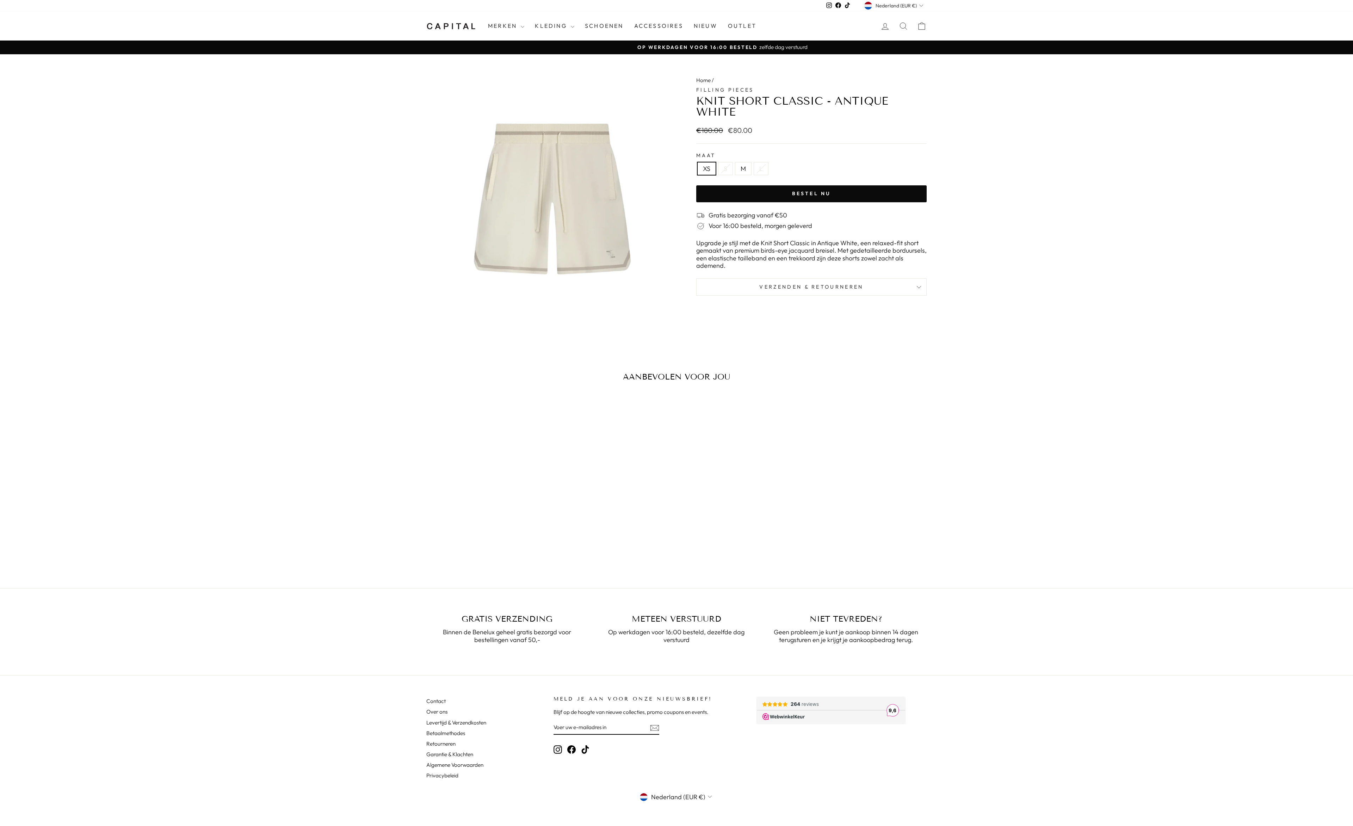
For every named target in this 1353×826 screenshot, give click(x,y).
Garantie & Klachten (449, 754)
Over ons (436, 711)
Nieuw (705, 25)
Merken (503, 25)
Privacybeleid (442, 775)
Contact (436, 701)
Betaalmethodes (445, 733)
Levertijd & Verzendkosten (456, 722)
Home (703, 80)
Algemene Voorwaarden (454, 765)
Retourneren (441, 743)
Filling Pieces (725, 90)
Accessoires (658, 25)
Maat (706, 156)
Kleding (552, 25)
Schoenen (604, 25)
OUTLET (742, 25)
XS (706, 169)
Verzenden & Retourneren (811, 287)
